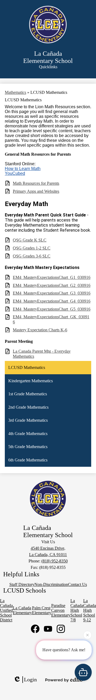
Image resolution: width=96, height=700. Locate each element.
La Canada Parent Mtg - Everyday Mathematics (42, 354)
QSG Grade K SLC (29, 240)
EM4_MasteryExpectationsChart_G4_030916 (51, 301)
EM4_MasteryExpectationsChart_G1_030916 (51, 277)
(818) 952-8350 (54, 561)
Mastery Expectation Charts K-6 (40, 330)
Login (30, 679)
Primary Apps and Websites (36, 191)
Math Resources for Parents (36, 183)
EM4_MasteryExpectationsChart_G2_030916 (51, 285)
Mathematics (15, 92)
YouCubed (15, 173)
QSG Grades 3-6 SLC (31, 256)
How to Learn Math (23, 168)
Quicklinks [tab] (48, 67)
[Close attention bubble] (87, 635)
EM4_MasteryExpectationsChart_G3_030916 (51, 293)
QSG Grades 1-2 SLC (31, 248)
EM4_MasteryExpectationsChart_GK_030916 (51, 319)
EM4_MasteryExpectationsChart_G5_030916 (51, 309)
